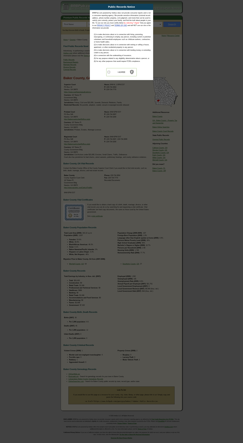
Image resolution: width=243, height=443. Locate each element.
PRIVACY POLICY (104, 25)
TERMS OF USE (120, 25)
